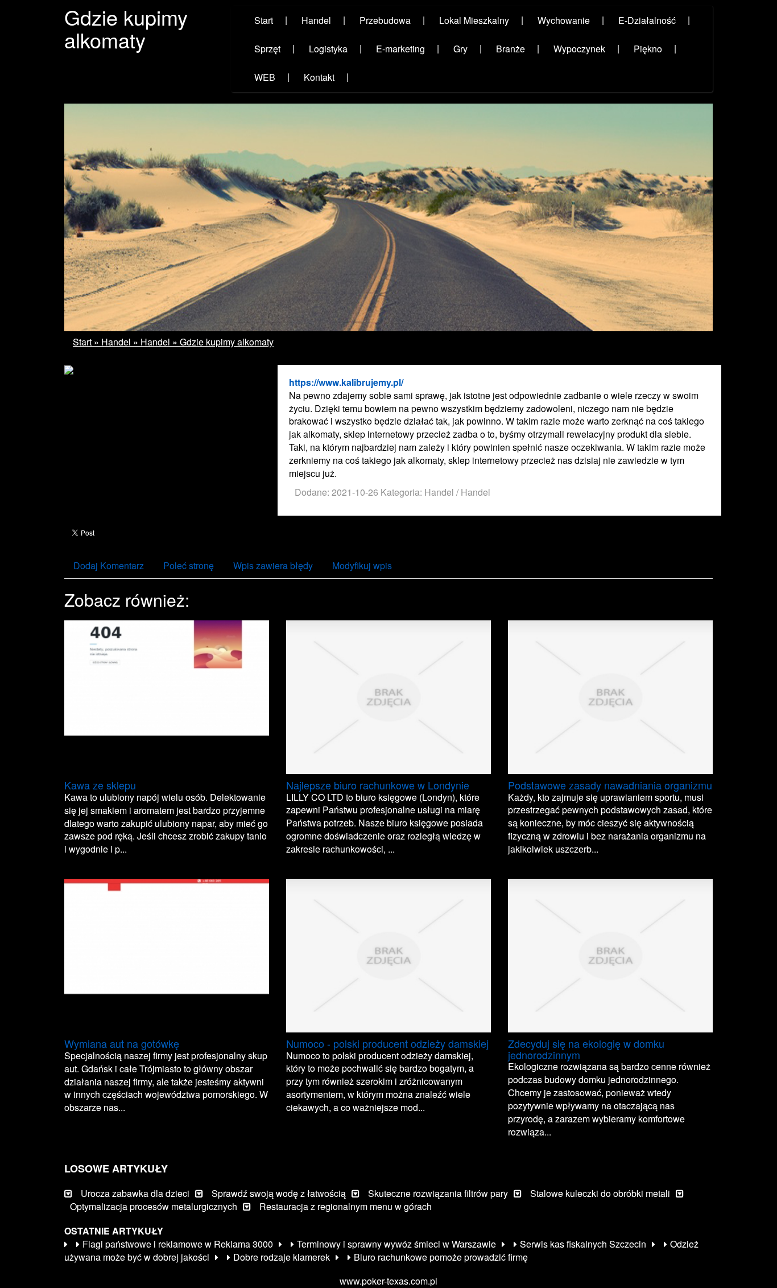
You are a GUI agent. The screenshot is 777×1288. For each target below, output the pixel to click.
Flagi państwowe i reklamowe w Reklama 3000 (177, 1243)
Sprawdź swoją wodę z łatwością (279, 1193)
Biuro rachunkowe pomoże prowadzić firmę (441, 1257)
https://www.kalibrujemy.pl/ (346, 382)
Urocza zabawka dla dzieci (135, 1193)
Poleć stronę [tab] (188, 565)
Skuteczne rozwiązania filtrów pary (438, 1193)
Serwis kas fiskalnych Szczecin (583, 1243)
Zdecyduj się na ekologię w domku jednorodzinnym (586, 1049)
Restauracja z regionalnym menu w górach (345, 1206)
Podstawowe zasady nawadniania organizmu (610, 784)
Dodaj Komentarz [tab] (108, 565)
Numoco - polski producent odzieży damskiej (387, 1043)
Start (82, 341)
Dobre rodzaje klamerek (281, 1257)
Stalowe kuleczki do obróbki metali (600, 1193)
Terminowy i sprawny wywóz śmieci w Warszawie (396, 1243)
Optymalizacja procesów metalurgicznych (153, 1206)
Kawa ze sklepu (100, 784)
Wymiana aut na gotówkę (121, 1043)
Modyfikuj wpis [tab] (362, 565)
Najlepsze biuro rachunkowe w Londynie (377, 784)
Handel (116, 341)
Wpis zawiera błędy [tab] (273, 565)
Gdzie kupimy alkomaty (227, 341)
